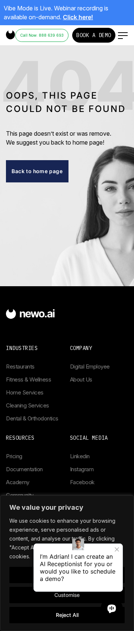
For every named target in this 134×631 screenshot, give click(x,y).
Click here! (78, 17)
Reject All (67, 615)
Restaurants (20, 366)
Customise (67, 595)
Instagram (82, 469)
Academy (17, 482)
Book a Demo (93, 35)
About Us (81, 379)
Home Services (25, 392)
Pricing (14, 456)
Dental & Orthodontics (32, 418)
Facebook (82, 482)
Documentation (24, 469)
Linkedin (80, 456)
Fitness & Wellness (28, 379)
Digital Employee (90, 366)
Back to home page (37, 171)
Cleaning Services (27, 405)
